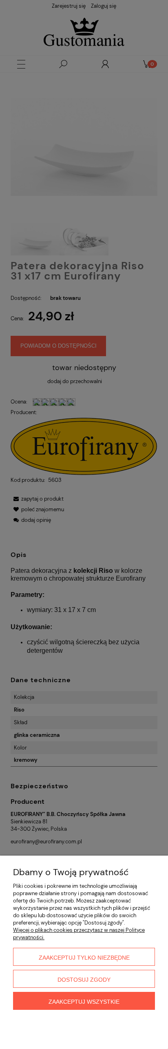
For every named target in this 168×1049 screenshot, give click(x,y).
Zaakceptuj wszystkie (84, 1001)
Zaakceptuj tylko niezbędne (84, 957)
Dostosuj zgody (84, 979)
